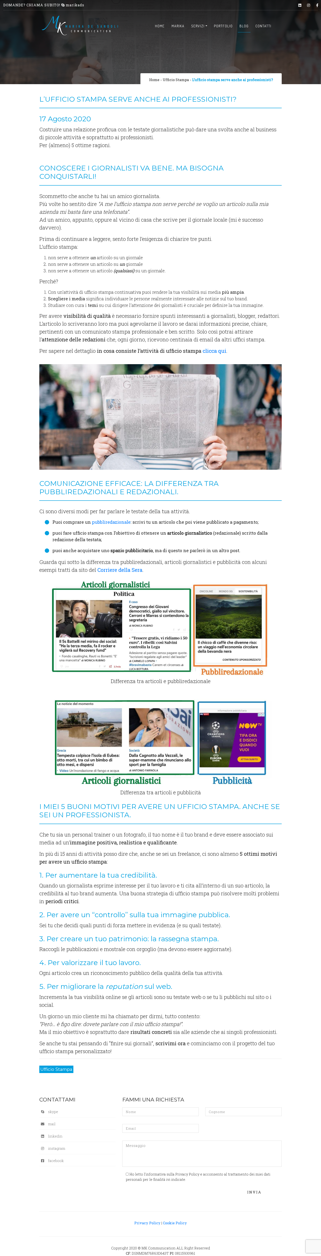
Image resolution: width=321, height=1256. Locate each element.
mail (51, 1124)
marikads (74, 5)
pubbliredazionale (111, 522)
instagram (56, 1148)
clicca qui (214, 350)
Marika (178, 26)
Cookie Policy (175, 1223)
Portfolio (223, 26)
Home (160, 26)
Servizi (198, 26)
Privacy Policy (147, 1223)
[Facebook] (317, 5)
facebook (56, 1160)
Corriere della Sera (119, 569)
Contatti (263, 26)
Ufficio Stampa (176, 79)
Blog (244, 26)
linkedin (55, 1136)
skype (53, 1111)
